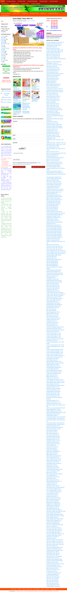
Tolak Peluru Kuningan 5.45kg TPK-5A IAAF (55, 407)
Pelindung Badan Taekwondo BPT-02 (54, 304)
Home (2, 1)
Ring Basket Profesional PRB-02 (53, 75)
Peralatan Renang (15, 3)
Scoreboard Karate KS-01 (51, 571)
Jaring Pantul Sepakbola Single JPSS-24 (55, 327)
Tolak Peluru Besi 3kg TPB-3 (52, 583)
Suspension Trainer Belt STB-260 (53, 373)
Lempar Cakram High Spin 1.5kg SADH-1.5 (55, 294)
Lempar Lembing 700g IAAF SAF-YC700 (55, 345)
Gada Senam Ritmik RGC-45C (53, 286)
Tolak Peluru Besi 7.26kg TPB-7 (53, 577)
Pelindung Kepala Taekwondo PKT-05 (54, 196)
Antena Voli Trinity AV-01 (51, 448)
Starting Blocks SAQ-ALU (51, 340)
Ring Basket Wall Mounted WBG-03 (54, 509)
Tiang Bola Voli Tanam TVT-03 (52, 386)
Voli (1, 61)
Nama (14, 135)
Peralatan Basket (43, 1)
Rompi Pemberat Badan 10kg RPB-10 (54, 237)
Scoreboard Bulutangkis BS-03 (53, 521)
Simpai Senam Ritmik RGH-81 (53, 288)
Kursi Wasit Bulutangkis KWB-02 (53, 532)
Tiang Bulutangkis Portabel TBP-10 (53, 177)
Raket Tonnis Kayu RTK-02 (52, 276)
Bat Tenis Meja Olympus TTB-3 (53, 565)
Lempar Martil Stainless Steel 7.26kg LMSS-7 (56, 416)
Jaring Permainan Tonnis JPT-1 (53, 220)
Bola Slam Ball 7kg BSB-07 (52, 208)
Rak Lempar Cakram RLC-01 (52, 434)
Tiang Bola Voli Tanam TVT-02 (52, 439)
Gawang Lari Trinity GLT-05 (52, 446)
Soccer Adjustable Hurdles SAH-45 (53, 491)
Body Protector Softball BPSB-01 (53, 451)
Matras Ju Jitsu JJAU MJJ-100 (53, 159)
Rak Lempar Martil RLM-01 (52, 430)
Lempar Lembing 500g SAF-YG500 (53, 178)
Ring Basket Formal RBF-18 (52, 536)
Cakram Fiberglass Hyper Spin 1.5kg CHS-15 (56, 252)
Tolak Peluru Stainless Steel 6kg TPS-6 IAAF (55, 511)
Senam (2, 52)
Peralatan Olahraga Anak (53, 13)
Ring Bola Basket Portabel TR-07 (53, 225)
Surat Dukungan (36, 589)
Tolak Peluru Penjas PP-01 (52, 545)
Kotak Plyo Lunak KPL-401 (52, 93)
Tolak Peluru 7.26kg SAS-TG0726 (53, 181)
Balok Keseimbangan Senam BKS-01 (54, 473)
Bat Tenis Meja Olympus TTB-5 (53, 392)
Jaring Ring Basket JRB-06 (52, 219)
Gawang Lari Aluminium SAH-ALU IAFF (54, 339)
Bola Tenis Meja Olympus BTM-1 (53, 499)
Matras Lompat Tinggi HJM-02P (53, 55)
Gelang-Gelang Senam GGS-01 (53, 365)
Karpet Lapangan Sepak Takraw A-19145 (55, 515)
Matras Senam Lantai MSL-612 (53, 99)
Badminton (3, 39)
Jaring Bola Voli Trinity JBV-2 (52, 322)
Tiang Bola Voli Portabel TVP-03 (53, 216)
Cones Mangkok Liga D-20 (52, 360)
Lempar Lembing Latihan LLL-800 (53, 337)
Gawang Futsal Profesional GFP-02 (54, 43)
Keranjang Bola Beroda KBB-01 (53, 436)
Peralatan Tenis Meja (34, 13)
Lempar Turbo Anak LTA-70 (52, 87)
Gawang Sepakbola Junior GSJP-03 (54, 211)
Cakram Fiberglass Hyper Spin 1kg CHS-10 (55, 253)
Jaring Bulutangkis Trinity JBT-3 (53, 291)
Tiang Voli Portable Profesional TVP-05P (54, 73)
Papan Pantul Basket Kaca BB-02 (53, 388)
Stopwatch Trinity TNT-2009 (52, 562)
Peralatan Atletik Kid (5, 15)
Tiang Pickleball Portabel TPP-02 (53, 69)
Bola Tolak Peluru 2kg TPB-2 (52, 575)
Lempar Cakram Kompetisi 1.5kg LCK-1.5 (55, 355)
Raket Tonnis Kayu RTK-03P (52, 244)
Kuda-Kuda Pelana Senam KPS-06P (54, 282)
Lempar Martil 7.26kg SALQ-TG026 (54, 183)
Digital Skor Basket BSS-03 (38, 167)
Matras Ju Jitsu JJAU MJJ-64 (52, 160)
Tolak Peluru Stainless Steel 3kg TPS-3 (54, 539)
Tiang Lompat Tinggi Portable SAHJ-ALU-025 (56, 412)
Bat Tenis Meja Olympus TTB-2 (53, 395)
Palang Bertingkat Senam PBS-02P (54, 410)
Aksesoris (3, 36)
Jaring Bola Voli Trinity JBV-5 (52, 279)
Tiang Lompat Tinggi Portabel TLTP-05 (54, 547)
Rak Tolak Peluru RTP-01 (51, 431)
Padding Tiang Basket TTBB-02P (53, 136)
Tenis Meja (3, 60)
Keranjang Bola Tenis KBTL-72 (52, 132)
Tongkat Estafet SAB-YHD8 (52, 187)
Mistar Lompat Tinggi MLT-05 (52, 154)
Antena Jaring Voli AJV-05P (52, 72)
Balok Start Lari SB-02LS (51, 472)
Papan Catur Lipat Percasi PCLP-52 (54, 162)
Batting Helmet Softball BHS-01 (53, 502)
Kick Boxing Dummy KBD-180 (52, 485)
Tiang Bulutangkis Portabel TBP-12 (53, 195)
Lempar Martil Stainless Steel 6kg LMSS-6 (55, 418)
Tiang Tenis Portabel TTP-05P (52, 67)
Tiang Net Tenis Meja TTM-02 (52, 442)
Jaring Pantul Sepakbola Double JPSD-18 (55, 330)
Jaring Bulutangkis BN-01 (19, 167)
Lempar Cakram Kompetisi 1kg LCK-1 (54, 357)
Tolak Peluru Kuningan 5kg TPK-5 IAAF (54, 524)
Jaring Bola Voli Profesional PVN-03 (54, 566)
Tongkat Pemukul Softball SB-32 (53, 505)
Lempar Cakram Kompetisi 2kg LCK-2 (54, 354)
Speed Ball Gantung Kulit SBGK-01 (53, 455)
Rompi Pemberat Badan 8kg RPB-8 (54, 234)
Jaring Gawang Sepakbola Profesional (54, 214)
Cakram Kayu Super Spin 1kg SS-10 (54, 249)
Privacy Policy (53, 589)
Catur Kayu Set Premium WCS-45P (54, 64)
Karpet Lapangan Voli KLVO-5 (52, 384)
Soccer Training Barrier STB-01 (53, 470)
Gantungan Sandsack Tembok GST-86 (54, 274)
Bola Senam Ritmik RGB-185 (52, 285)
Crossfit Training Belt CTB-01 (52, 368)
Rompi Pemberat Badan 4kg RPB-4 (54, 228)
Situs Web (15, 142)
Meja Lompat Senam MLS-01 (52, 479)
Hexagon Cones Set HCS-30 (52, 378)
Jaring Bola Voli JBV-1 (51, 223)
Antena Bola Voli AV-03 (51, 478)
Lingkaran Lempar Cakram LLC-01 (53, 403)
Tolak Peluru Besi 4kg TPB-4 (52, 581)
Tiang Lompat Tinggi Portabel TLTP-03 (54, 298)
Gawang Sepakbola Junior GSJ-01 (53, 192)
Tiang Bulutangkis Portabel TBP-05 (53, 367)
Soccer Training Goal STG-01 (52, 457)
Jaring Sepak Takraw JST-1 (52, 301)
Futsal (2, 46)
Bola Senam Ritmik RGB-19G (52, 133)
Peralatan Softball (16, 13)
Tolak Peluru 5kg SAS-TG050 (52, 180)
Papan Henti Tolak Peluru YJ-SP (53, 401)
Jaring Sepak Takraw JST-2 (52, 325)
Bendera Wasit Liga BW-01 (52, 449)
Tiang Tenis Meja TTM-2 (51, 256)
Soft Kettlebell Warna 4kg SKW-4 (53, 204)
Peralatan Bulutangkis (32, 1)
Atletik (2, 37)
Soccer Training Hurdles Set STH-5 (53, 490)
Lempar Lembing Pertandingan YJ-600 (54, 349)
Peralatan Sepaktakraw (5, 13)
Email (14, 138)
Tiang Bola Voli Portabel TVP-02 (53, 425)
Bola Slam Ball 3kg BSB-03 (52, 265)
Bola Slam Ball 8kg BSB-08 (52, 207)
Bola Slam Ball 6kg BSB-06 (52, 261)
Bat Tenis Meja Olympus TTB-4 (53, 394)
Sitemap (42, 589)
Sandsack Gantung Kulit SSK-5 (53, 238)
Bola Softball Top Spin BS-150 (52, 506)
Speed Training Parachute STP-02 (53, 458)
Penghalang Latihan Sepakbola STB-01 (54, 550)
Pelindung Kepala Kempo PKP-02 (53, 306)
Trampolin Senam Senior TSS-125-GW (54, 189)
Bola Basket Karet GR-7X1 (52, 156)
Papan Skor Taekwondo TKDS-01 (53, 527)
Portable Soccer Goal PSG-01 (52, 461)
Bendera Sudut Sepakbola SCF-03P (54, 371)
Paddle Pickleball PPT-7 (51, 81)
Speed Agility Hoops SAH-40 (52, 358)
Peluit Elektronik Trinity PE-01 (52, 557)
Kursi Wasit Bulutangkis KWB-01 (53, 166)
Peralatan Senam (25, 3)
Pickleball (3, 51)
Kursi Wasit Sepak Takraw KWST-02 (54, 530)
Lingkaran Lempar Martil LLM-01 (53, 318)
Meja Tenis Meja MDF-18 (51, 324)
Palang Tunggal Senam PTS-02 (53, 312)
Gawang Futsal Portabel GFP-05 (53, 271)
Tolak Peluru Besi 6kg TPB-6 (52, 578)
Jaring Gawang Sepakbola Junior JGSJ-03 (55, 213)
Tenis (18, 114)
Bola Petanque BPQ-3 (51, 102)
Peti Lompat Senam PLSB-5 (52, 94)
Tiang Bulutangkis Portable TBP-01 (53, 45)
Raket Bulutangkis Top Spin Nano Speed (55, 362)
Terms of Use (13, 589)
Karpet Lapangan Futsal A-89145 (53, 512)
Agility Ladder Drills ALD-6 (52, 454)
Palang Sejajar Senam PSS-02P (53, 413)
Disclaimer (47, 589)
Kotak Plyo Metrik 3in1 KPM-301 (53, 96)
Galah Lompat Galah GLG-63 (52, 105)
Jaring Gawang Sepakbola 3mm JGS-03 (55, 563)
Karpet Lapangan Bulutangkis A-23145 (54, 514)
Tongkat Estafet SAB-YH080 (52, 364)
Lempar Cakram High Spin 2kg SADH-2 (54, 292)
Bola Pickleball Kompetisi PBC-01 (53, 84)
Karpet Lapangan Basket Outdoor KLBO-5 (55, 385)
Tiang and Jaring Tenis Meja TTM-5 (53, 361)
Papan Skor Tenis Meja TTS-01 (53, 569)
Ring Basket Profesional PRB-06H (53, 61)
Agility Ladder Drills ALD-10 (52, 452)
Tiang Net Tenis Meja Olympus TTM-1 (54, 469)
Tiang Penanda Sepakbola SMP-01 (53, 548)
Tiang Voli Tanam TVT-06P (52, 111)
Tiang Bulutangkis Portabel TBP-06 (53, 270)
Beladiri (2, 42)
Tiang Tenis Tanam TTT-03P (52, 123)
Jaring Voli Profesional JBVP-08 (53, 114)
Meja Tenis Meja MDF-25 (51, 193)
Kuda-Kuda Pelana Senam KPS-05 (53, 328)
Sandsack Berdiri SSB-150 (52, 494)
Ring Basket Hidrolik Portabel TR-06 (54, 124)
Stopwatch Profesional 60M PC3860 (54, 559)
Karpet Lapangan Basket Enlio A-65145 (54, 518)
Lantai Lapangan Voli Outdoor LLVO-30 (54, 379)
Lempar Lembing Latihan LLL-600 (53, 334)
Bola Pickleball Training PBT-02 (53, 85)
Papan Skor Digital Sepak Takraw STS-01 (55, 533)
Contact (23, 589)
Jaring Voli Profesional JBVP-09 (53, 112)
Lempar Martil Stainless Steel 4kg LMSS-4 (55, 424)
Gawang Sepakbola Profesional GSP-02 (55, 157)
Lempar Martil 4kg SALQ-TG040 (53, 186)
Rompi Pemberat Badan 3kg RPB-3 (54, 226)
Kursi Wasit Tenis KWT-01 (23, 18)
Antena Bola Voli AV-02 (51, 538)
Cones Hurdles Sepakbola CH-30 (53, 488)
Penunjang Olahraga (10, 1)
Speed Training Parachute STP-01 (53, 460)
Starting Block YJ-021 (51, 138)
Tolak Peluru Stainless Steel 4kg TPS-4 (54, 541)
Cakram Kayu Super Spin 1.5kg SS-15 (54, 247)
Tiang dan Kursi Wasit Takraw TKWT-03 (54, 190)
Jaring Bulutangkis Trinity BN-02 (53, 586)
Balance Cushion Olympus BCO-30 (54, 199)
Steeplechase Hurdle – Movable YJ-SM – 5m (56, 142)
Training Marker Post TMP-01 (52, 551)
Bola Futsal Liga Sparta (51, 309)
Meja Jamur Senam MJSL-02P (53, 54)
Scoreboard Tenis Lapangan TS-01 (53, 572)
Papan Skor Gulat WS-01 (51, 526)
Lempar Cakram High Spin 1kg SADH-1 (54, 295)
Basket (2, 40)
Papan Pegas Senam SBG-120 (53, 553)
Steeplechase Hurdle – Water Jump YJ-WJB (55, 144)
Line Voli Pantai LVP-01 (51, 445)
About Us (19, 589)
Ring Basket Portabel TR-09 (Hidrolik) (54, 127)
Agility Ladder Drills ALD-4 (52, 376)
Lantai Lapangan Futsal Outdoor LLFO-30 (55, 381)
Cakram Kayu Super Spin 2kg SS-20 (54, 246)
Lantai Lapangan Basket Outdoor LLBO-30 (55, 382)
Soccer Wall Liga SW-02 (51, 475)
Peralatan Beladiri (54, 1)
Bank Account (29, 589)
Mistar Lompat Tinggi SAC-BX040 (53, 300)
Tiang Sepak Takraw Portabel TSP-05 (54, 163)
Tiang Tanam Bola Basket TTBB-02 (53, 171)
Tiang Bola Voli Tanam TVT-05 (52, 135)
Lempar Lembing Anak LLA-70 (52, 100)
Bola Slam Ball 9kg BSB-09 (52, 205)
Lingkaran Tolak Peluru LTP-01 (52, 319)
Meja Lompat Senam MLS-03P (53, 437)
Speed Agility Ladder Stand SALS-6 (53, 463)
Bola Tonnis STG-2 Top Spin (52, 315)
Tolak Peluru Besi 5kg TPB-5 (52, 580)
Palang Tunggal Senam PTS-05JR (53, 108)
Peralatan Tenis (25, 13)
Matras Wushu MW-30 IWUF (52, 500)
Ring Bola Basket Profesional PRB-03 (54, 222)
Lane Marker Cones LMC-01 (52, 493)
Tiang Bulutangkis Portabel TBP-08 (53, 259)
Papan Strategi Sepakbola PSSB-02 (54, 370)
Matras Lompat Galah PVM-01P (53, 57)
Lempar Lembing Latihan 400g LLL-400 (54, 51)
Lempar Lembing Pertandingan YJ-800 (54, 352)
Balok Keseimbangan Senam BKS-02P (54, 427)
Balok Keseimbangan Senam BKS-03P (54, 91)
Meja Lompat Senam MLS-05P (53, 48)
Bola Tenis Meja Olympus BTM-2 (53, 497)
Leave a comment (31, 20)
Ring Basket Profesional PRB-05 (53, 165)
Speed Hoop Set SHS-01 (51, 464)
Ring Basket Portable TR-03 (52, 400)
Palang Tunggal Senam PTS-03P (53, 409)
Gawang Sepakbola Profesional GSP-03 (55, 42)
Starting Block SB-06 (50, 277)
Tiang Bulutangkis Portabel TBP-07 (53, 255)
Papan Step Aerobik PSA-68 (52, 283)
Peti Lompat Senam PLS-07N (52, 147)
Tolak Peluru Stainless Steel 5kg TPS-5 (54, 542)
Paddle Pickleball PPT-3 (51, 82)
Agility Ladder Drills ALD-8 (52, 375)
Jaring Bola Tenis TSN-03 (51, 121)
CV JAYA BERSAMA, (12, 591)
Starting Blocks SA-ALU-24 (52, 63)
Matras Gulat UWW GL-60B (52, 313)
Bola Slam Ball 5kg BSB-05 (52, 262)
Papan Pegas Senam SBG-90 (52, 554)
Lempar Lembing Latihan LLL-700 (53, 336)
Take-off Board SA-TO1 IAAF (52, 307)
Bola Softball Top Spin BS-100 (52, 508)
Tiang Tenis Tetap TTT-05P (52, 76)
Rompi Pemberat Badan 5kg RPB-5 (54, 229)
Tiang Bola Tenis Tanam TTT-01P (53, 428)
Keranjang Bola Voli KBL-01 (52, 415)
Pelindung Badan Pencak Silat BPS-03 (54, 172)
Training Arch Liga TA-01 (51, 484)
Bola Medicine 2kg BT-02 (51, 66)
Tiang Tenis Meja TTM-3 (51, 258)
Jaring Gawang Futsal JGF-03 (52, 467)
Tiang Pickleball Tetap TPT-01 (52, 70)
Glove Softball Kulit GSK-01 (52, 316)
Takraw (2, 57)
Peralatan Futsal (4, 3)
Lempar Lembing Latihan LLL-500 (53, 333)
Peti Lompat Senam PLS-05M (52, 145)
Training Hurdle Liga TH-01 (52, 482)
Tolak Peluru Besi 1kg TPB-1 (52, 331)
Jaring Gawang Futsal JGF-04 (52, 584)
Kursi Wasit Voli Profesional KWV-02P (54, 109)
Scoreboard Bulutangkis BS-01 (53, 574)
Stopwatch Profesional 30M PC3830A (54, 560)
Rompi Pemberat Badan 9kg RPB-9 (54, 235)
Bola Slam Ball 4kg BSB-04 (52, 264)
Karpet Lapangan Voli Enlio (52, 517)
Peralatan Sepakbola (35, 3)
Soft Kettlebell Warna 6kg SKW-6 (53, 202)
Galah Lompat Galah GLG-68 (52, 103)
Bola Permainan (4, 43)
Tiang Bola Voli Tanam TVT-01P (53, 440)
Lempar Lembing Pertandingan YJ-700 (54, 351)
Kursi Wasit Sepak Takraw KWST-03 (54, 529)
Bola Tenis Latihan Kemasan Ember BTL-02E (56, 153)
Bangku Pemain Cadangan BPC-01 (54, 520)
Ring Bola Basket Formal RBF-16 (53, 52)
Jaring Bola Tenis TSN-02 (51, 130)
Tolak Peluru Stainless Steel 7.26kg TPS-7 (55, 544)
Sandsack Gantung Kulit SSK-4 (53, 240)
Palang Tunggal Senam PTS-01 (53, 443)
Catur (2, 45)
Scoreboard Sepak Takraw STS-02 (53, 535)
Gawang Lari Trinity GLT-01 (52, 289)
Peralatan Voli (43, 13)
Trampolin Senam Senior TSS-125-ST (54, 88)
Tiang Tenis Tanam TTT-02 (52, 129)
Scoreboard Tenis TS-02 (51, 321)
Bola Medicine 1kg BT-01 (51, 46)
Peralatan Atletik (21, 1)
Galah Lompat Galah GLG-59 (52, 106)
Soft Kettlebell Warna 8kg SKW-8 (53, 201)
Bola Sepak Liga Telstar (51, 310)
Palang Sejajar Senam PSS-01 (52, 476)
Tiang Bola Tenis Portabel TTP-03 (53, 217)
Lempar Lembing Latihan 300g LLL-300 (54, 49)
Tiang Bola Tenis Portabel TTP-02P (53, 297)
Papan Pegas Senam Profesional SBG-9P (55, 487)
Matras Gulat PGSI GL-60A (52, 568)
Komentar (15, 121)
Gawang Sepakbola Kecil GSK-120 (53, 481)
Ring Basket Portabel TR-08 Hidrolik (54, 126)
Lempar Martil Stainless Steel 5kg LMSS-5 (55, 422)
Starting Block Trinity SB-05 (52, 466)
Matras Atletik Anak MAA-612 (52, 78)
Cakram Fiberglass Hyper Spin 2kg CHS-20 (55, 250)
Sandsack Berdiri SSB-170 (52, 496)
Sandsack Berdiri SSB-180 (52, 210)
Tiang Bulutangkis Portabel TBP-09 (53, 184)
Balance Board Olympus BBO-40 (53, 198)
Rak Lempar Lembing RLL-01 (52, 433)
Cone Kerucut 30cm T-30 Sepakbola (54, 556)
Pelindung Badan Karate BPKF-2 (53, 303)
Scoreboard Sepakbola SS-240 (53, 389)
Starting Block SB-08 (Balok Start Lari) (54, 90)
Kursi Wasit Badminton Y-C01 (52, 97)
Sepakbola (3, 54)
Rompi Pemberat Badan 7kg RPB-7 (54, 232)
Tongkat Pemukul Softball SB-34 (53, 503)
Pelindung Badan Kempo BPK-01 (53, 391)
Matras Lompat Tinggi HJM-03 (52, 523)
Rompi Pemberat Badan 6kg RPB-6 (54, 231)
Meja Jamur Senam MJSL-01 (52, 151)
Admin (25, 20)
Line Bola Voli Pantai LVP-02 (52, 79)
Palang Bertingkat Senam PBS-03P (54, 280)
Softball (2, 55)
